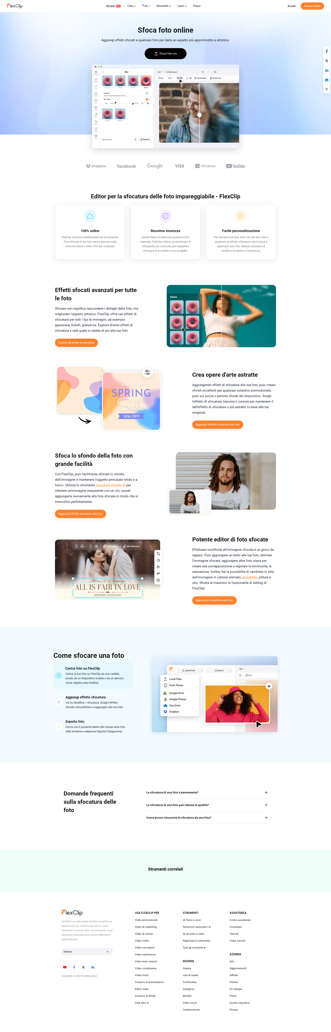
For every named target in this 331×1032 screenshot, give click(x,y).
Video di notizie (144, 933)
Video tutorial (237, 940)
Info (232, 961)
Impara (187, 968)
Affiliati (234, 975)
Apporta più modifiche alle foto (214, 600)
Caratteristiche (191, 1009)
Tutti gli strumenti (193, 947)
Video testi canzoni (146, 961)
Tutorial (234, 933)
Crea (130, 6)
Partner (234, 982)
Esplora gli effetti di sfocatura (76, 342)
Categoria (188, 989)
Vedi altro (140, 1002)
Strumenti (162, 6)
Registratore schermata (196, 940)
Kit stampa (236, 989)
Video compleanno (146, 968)
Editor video (142, 989)
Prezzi (196, 6)
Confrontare (190, 982)
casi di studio (190, 975)
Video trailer (142, 940)
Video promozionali (146, 920)
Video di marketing (146, 927)
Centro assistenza (240, 920)
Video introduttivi (145, 947)
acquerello (249, 577)
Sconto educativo (240, 1002)
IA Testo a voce (192, 920)
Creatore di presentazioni (149, 982)
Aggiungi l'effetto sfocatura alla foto (218, 424)
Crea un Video (312, 6)
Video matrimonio (145, 954)
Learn (180, 6)
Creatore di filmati (145, 996)
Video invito (142, 975)
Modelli (110, 6)
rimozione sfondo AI (110, 485)
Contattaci (236, 927)
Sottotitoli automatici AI (197, 927)
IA (146, 6)
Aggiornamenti (238, 968)
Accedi (291, 6)
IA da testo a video (193, 933)
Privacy (234, 1009)
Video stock (190, 1002)
